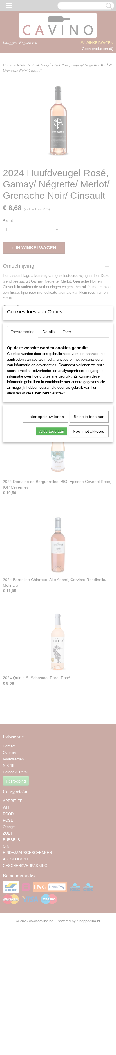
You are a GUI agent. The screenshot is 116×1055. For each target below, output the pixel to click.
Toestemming (23, 331)
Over (67, 331)
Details (49, 331)
